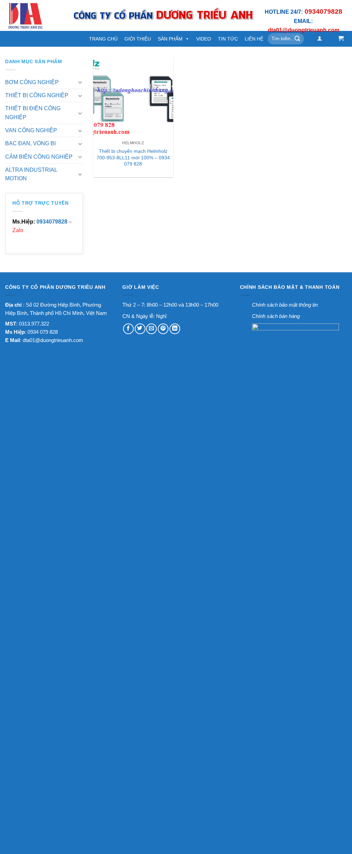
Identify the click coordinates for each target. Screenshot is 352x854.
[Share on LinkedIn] (174, 328)
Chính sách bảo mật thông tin (285, 305)
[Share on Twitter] (140, 328)
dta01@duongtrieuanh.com (53, 340)
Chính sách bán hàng (276, 316)
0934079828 (51, 222)
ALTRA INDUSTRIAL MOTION (31, 174)
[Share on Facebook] (128, 328)
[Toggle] (80, 82)
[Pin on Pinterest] (163, 328)
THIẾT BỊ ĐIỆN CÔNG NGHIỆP (32, 112)
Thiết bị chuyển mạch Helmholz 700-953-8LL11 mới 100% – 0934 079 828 (133, 157)
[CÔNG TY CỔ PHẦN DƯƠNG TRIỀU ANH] (33, 15)
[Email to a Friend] (151, 328)
